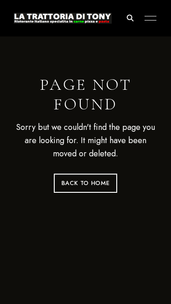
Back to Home (86, 183)
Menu (148, 18)
